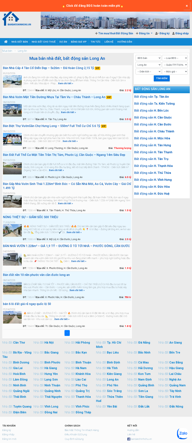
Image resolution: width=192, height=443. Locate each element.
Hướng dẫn (124, 41)
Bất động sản (151, 96)
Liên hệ (108, 41)
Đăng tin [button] (144, 33)
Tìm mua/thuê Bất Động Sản (115, 33)
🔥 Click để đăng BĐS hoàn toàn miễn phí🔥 (93, 6)
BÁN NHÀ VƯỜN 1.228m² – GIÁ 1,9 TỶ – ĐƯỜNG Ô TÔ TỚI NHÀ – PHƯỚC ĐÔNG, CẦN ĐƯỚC (66, 246)
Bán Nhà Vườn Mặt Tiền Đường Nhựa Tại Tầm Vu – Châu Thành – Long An (57, 97)
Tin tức (95, 41)
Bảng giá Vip (79, 41)
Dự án (63, 41)
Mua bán (7, 50)
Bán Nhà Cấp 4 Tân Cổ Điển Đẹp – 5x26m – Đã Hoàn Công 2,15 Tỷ (51, 68)
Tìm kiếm (161, 78)
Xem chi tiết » (65, 83)
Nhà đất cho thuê (44, 41)
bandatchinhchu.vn (141, 439)
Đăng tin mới (9, 439)
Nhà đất (13, 342)
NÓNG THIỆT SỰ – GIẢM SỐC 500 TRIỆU (30, 217)
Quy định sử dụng (74, 439)
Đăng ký (164, 33)
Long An (22, 50)
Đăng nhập (182, 33)
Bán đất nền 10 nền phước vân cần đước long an (36, 275)
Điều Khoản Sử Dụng (76, 434)
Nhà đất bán (19, 41)
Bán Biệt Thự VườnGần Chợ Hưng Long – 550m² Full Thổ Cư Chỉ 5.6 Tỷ (54, 126)
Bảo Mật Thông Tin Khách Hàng (82, 430)
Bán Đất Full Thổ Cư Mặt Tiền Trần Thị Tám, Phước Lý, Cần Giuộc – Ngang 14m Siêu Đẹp (64, 155)
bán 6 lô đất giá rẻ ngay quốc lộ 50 (27, 304)
